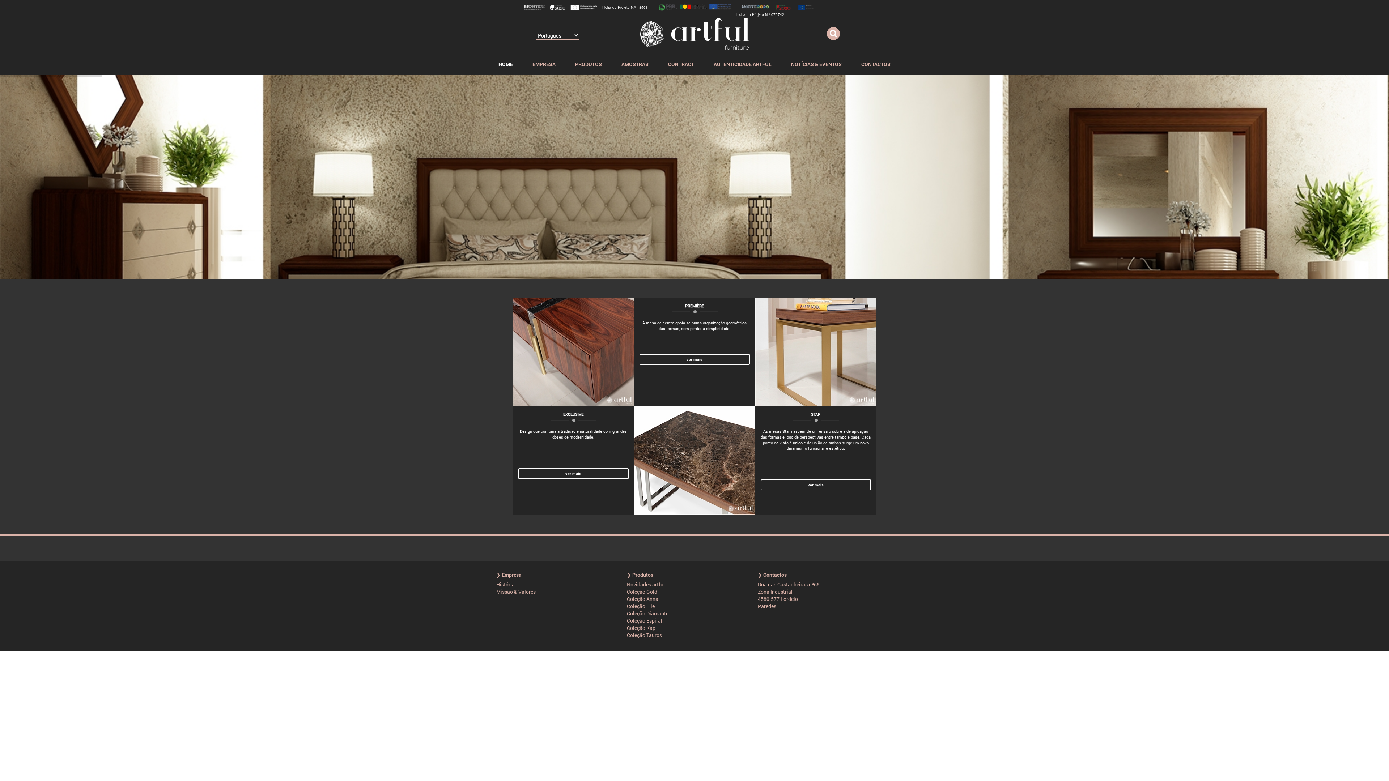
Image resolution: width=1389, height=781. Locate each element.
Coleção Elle (641, 606)
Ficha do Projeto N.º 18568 (625, 7)
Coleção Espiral (644, 620)
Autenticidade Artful (743, 64)
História (505, 584)
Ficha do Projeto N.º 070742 (760, 14)
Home (505, 64)
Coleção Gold (642, 591)
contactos (876, 64)
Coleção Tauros (644, 635)
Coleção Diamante (647, 613)
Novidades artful (646, 584)
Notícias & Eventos (816, 64)
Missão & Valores (516, 591)
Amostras (635, 64)
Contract (681, 64)
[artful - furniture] (694, 33)
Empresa (544, 64)
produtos (588, 64)
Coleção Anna (642, 599)
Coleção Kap (641, 627)
